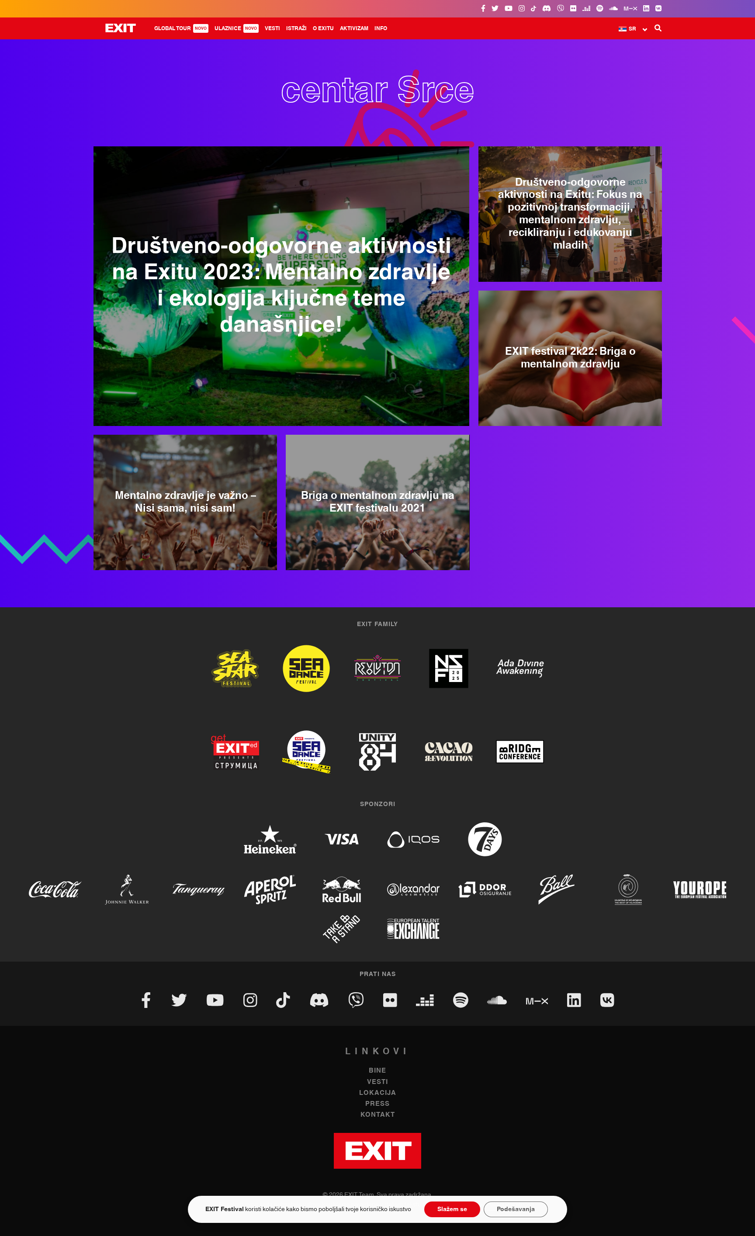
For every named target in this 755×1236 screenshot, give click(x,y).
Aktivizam (354, 28)
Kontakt (377, 1115)
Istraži (296, 28)
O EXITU (323, 28)
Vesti (272, 28)
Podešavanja (516, 1209)
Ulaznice (236, 28)
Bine (377, 1071)
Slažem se (452, 1209)
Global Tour (180, 28)
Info (380, 28)
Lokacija (377, 1093)
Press (377, 1104)
